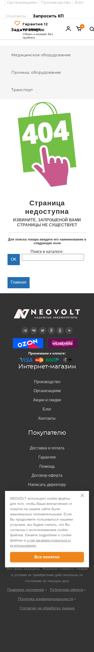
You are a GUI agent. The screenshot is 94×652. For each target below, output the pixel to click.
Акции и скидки (47, 400)
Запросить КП (48, 16)
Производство (47, 382)
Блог (47, 409)
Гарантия (47, 457)
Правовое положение (25, 590)
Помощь (47, 466)
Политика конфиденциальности (45, 599)
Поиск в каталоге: (47, 251)
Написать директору (47, 484)
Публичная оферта (66, 590)
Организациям (47, 391)
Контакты (16, 16)
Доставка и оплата (47, 448)
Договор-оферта (47, 475)
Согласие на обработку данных (47, 608)
